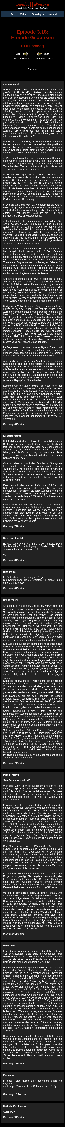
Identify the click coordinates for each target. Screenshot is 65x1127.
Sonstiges (38, 14)
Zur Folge (32, 69)
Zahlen (24, 14)
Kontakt (52, 14)
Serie (13, 14)
